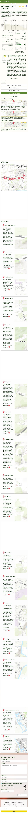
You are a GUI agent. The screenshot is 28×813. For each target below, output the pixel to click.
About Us (12, 804)
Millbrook (7, 736)
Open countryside (9, 475)
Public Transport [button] (20, 165)
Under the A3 (8, 412)
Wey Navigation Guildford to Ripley (10, 109)
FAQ (23, 804)
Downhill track (8, 252)
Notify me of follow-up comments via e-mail (12, 783)
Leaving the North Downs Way (12, 639)
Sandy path (7, 324)
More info (5, 809)
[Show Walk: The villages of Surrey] (14, 103)
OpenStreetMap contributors (22, 190)
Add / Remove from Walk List (14, 85)
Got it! (14, 811)
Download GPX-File (14, 87)
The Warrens (8, 496)
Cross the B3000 (9, 298)
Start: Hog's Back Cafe (10, 225)
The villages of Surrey (7, 99)
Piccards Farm (8, 552)
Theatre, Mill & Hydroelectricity (12, 710)
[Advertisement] (14, 146)
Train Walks (13, 802)
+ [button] (2, 165)
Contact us (18, 804)
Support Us (6, 804)
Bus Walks (7, 802)
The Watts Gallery (9, 439)
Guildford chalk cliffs (10, 659)
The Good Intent (9, 277)
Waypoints (21, 167)
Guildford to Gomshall (7, 120)
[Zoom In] (25, 165)
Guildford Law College (10, 576)
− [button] (2, 167)
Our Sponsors (20, 802)
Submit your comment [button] (22, 795)
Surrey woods (8, 381)
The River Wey (8, 603)
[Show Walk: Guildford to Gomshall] (14, 124)
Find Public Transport (14, 90)
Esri (13, 190)
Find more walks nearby (14, 93)
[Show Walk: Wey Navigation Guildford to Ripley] (14, 114)
